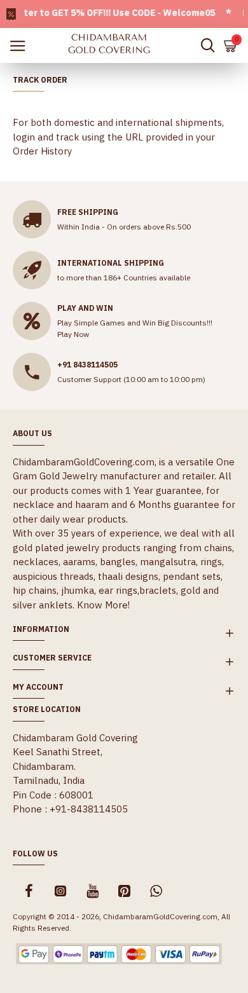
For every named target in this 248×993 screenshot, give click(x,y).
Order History (42, 151)
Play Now (73, 334)
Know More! (103, 605)
